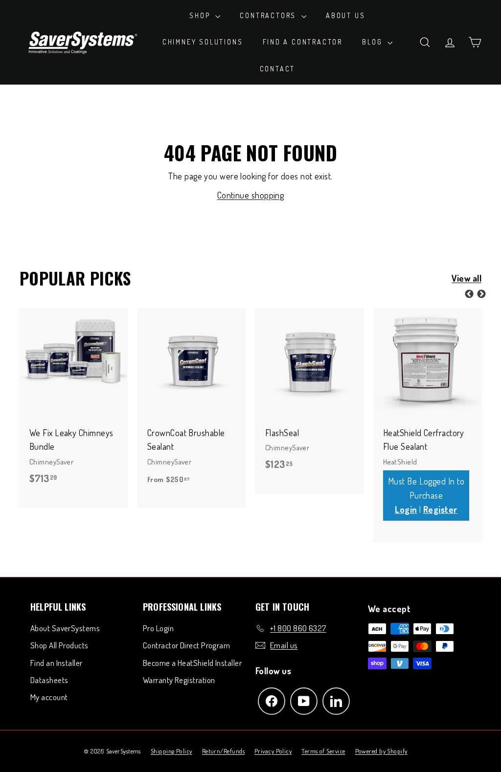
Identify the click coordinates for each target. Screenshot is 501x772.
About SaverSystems (65, 628)
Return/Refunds (223, 751)
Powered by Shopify (381, 751)
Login (406, 509)
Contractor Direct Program (186, 645)
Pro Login (158, 628)
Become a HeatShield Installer (192, 663)
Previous (469, 294)
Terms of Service (323, 751)
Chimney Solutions (202, 42)
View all (466, 278)
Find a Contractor (303, 42)
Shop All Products (59, 645)
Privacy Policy (273, 751)
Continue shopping (250, 195)
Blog (373, 42)
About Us (345, 15)
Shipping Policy (171, 751)
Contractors (269, 15)
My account (49, 697)
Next (481, 294)
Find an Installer (56, 663)
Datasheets (49, 680)
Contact (278, 69)
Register (440, 509)
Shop (201, 15)
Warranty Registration (179, 680)
